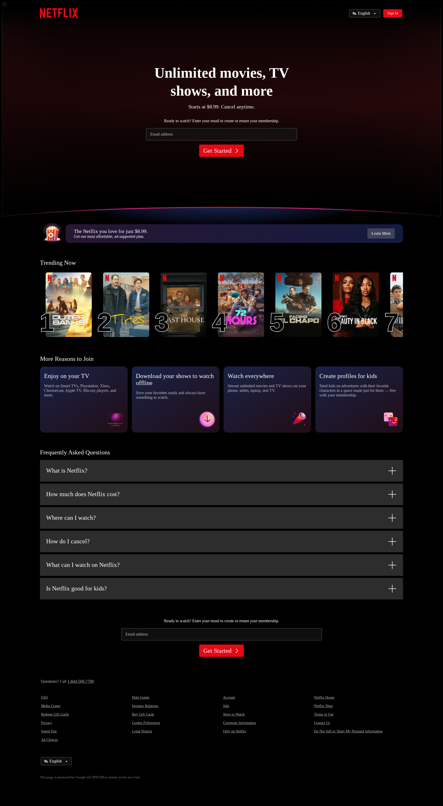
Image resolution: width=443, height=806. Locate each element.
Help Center (140, 697)
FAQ (44, 697)
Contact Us (322, 723)
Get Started (217, 150)
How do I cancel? (68, 541)
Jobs (226, 706)
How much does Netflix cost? (83, 494)
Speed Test (49, 731)
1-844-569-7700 (80, 681)
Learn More (381, 233)
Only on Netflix (234, 731)
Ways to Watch (234, 714)
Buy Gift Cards (143, 714)
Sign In (392, 13)
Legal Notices (142, 731)
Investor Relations (145, 706)
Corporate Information (239, 723)
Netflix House (324, 697)
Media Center (51, 706)
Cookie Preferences (146, 723)
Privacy (46, 723)
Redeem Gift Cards (55, 714)
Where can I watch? (71, 517)
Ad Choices (49, 740)
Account (229, 697)
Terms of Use (324, 714)
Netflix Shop (323, 706)
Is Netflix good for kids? (76, 588)
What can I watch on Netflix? (83, 565)
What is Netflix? (66, 470)
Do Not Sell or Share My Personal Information (348, 731)
